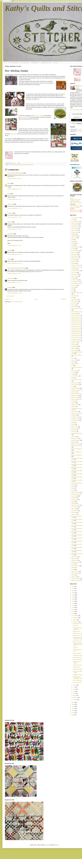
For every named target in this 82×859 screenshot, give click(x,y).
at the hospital (13, 133)
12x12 (72, 219)
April (74, 693)
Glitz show (73, 344)
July (74, 687)
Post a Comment (10, 296)
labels (72, 377)
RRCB (72, 486)
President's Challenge (76, 417)
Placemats (73, 415)
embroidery (74, 295)
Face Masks (74, 303)
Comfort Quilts (74, 279)
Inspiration (73, 363)
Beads (72, 245)
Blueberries (74, 261)
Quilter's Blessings (74, 205)
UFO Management (35, 62)
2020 (73, 599)
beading (73, 243)
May (74, 691)
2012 (73, 702)
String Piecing (74, 560)
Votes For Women (75, 578)
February (75, 697)
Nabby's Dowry (76, 631)
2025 (73, 588)
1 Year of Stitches (75, 217)
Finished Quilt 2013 (76, 317)
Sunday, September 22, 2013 (14, 178)
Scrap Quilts (74, 496)
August (75, 685)
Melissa (9, 250)
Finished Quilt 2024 (76, 339)
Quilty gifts (73, 442)
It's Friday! (75, 647)
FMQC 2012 (74, 342)
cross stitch (74, 285)
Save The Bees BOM (76, 494)
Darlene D (10, 213)
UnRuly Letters (75, 571)
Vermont (73, 575)
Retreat (73, 485)
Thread (73, 564)
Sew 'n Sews (74, 507)
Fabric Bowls (74, 299)
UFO (72, 569)
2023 (73, 592)
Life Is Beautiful (75, 384)
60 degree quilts (75, 226)
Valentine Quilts (75, 573)
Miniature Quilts (75, 395)
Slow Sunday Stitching (13, 62)
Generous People (77, 653)
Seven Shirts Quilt (75, 505)
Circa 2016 (74, 272)
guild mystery (74, 346)
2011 (73, 704)
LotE (72, 386)
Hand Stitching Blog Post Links (15, 164)
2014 (73, 611)
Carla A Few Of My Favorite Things (16, 268)
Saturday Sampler (75, 492)
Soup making (74, 556)
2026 (73, 586)
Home (5, 62)
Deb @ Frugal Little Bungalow (15, 173)
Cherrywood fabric (75, 270)
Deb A (9, 183)
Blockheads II (74, 256)
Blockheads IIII (75, 258)
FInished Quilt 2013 (76, 319)
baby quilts (74, 237)
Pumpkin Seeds (75, 420)
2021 (73, 597)
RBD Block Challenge (76, 483)
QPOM (73, 424)
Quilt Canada (74, 428)
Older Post (63, 299)
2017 (73, 605)
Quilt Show (74, 431)
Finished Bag (74, 313)
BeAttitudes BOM (75, 247)
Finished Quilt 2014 (76, 320)
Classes (73, 278)
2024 (73, 590)
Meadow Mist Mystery (76, 390)
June (74, 689)
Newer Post (8, 299)
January (75, 699)
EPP (72, 297)
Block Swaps (74, 252)
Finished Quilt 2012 (76, 315)
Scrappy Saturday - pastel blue (77, 628)
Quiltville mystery (75, 440)
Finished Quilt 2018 (76, 328)
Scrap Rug (74, 497)
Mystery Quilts (74, 397)
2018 (73, 603)
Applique (73, 234)
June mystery (74, 370)
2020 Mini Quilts (75, 223)
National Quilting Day (76, 399)
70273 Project (74, 228)
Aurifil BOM (74, 236)
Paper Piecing (74, 411)
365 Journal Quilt (74, 210)
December (75, 615)
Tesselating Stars (75, 562)
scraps (73, 501)
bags (72, 239)
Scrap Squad (74, 499)
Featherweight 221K (76, 311)
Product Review (75, 418)
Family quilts (74, 306)
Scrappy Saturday (77, 665)
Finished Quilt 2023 (76, 337)
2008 (73, 710)
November (75, 617)
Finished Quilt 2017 (76, 326)
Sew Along (74, 508)
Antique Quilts (74, 232)
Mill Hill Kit (73, 392)
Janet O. (10, 222)
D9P (72, 290)
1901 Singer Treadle (24, 62)
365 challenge (74, 225)
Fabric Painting (75, 301)
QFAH (72, 422)
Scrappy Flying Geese (75, 199)
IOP (72, 365)
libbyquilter (10, 233)
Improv (73, 362)
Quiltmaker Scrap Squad (46, 62)
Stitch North (74, 558)
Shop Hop (73, 512)
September (76, 621)
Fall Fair (73, 305)
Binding (73, 248)
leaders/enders (75, 382)
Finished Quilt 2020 (76, 331)
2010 (73, 706)
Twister (73, 567)
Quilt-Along (74, 436)
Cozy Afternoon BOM (76, 283)
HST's (72, 358)
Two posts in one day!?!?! (77, 662)
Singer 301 (74, 514)
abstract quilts (74, 230)
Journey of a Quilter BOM (27, 164)
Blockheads (74, 254)
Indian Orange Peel (74, 201)
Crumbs (73, 287)
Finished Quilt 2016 (76, 324)
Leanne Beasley (24, 117)
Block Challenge (75, 250)
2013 (73, 613)
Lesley (9, 259)
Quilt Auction (74, 426)
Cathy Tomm (11, 278)
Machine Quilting (75, 388)
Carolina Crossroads (76, 267)
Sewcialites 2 (74, 510)
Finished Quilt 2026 (76, 341)
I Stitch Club (74, 360)
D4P (72, 289)
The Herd (55, 62)
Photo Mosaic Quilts (76, 413)
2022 (73, 594)
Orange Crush (74, 404)
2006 (73, 714)
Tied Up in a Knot (74, 211)
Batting (73, 241)
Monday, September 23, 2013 (15, 293)
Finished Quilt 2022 (76, 335)
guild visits (73, 348)
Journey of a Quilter (38, 115)
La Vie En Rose (75, 376)
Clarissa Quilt (74, 276)
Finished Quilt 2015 (76, 322)
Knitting (73, 374)
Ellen (9, 193)
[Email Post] (18, 163)
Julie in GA (10, 204)
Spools (71, 198)
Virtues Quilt (74, 576)
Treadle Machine (75, 565)
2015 (73, 609)
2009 (73, 708)
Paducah (73, 406)
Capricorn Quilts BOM (76, 265)
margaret (10, 287)
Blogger (57, 845)
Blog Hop (73, 259)
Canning (73, 263)
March (74, 695)
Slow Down (75, 625)
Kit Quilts (73, 372)
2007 (73, 712)
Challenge (73, 269)
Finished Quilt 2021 (76, 333)
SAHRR (73, 490)
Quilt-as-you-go (75, 438)
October (75, 619)
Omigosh (73, 402)
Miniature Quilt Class (76, 393)
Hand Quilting (74, 350)
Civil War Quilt (74, 274)
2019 (73, 601)
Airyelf (47, 845)
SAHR (72, 488)
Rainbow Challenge (76, 444)
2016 (73, 607)
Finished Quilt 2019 (76, 330)
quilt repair (73, 429)
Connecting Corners (76, 281)
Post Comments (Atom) (17, 301)
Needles (73, 401)
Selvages (73, 503)
